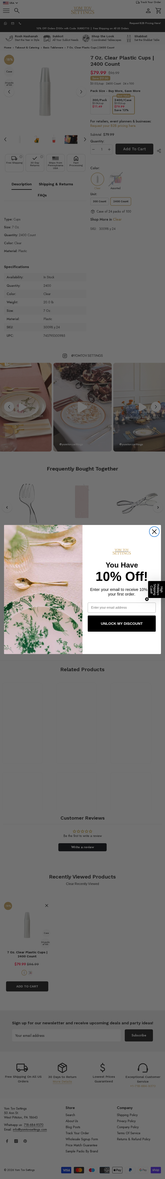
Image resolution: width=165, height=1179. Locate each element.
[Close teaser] (147, 599)
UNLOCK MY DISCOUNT (122, 624)
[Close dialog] (154, 532)
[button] (156, 589)
